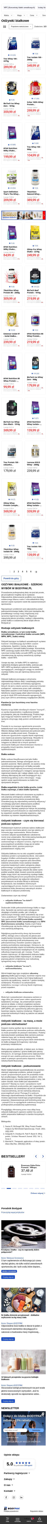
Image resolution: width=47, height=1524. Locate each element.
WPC (9, 636)
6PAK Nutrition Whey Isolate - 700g (34, 424)
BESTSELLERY (13, 1156)
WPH (3, 636)
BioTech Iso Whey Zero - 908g (35, 378)
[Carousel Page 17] (42, 1188)
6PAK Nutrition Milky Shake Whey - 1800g (10, 150)
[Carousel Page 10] (3, 1188)
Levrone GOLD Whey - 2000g (33, 463)
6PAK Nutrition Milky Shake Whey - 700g (10, 249)
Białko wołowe (8, 754)
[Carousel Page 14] (26, 1188)
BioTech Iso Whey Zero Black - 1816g (12, 423)
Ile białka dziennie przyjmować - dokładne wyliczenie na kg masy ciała (20, 1316)
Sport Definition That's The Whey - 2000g (12, 194)
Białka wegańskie (9, 787)
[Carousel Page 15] (31, 1188)
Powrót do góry (11, 578)
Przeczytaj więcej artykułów (12, 1212)
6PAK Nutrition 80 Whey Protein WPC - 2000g (35, 336)
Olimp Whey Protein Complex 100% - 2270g (11, 505)
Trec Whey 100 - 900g (34, 148)
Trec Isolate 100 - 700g (34, 547)
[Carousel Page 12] (14, 1188)
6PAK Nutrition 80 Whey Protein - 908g (12, 380)
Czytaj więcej (8, 1277)
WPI (42, 634)
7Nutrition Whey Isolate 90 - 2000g (11, 550)
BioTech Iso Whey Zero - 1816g (11, 104)
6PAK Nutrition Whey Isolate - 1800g (34, 505)
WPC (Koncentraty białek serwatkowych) (19, 8)
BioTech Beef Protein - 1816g (34, 291)
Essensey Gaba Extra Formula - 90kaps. (30, 1166)
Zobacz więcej (37, 1193)
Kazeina (5, 702)
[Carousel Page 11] (9, 1188)
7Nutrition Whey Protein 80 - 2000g (12, 291)
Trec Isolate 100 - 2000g (34, 58)
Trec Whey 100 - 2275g (11, 59)
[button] (28, 1518)
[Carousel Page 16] (37, 1188)
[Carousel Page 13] (20, 1188)
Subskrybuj (36, 1430)
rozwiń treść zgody (12, 1437)
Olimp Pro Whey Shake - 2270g (34, 250)
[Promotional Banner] (23, 215)
